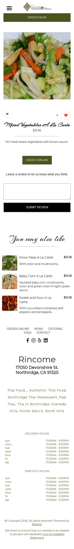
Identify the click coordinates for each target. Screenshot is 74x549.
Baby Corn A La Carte (35, 276)
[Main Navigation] (9, 8)
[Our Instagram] (33, 340)
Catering (55, 328)
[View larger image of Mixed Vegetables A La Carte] (37, 65)
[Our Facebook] (27, 340)
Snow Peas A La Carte (36, 257)
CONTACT (43, 332)
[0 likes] (65, 115)
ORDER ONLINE (37, 160)
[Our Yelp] (39, 340)
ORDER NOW (37, 17)
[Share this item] (7, 114)
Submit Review (37, 207)
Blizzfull (37, 524)
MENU (38, 328)
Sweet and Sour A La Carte (35, 300)
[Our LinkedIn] (46, 340)
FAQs (27, 332)
